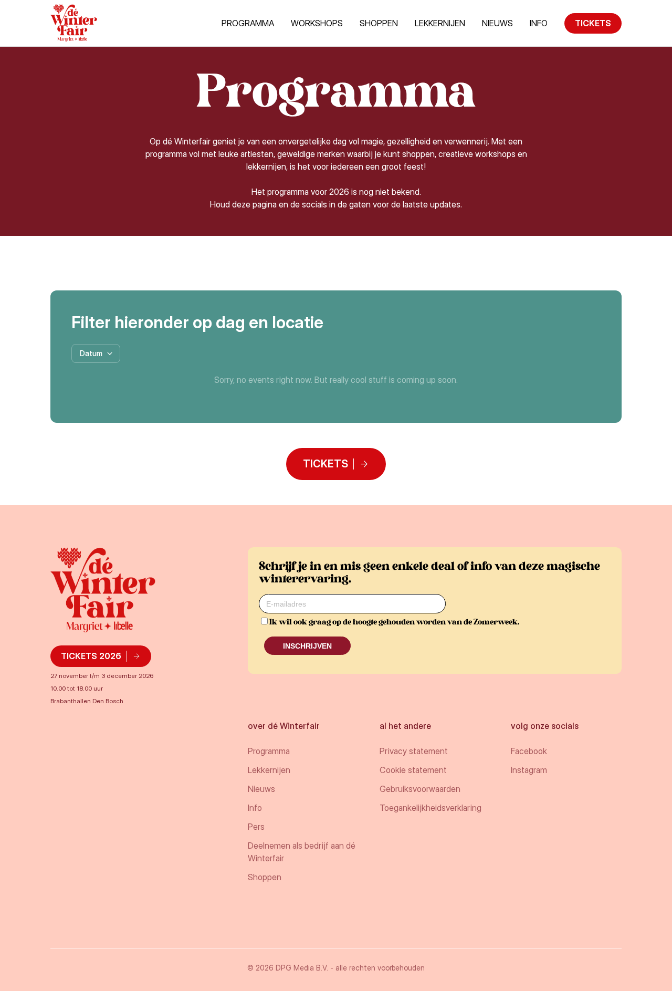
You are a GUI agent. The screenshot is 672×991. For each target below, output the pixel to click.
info (539, 23)
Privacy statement (414, 751)
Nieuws (497, 23)
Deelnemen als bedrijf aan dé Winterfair (301, 851)
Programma (248, 23)
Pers (256, 826)
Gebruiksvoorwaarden (420, 789)
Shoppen (379, 23)
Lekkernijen (440, 23)
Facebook (529, 751)
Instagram (529, 770)
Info (255, 807)
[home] (73, 23)
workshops (317, 23)
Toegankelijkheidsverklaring (430, 807)
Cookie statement (413, 770)
